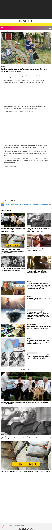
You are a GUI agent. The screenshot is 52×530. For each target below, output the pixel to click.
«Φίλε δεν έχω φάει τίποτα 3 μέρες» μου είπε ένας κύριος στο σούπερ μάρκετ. (39, 327)
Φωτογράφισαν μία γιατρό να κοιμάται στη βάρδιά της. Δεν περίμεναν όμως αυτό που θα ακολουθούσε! (38, 341)
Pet (2, 226)
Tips (2, 247)
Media (28, 226)
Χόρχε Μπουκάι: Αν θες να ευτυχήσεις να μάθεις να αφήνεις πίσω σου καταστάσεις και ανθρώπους (38, 229)
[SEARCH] (50, 28)
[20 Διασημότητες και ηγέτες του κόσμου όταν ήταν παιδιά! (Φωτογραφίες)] (13, 261)
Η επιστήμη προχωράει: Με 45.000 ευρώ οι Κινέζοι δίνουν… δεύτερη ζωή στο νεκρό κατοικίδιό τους (13, 229)
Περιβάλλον (35, 310)
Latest (26, 25)
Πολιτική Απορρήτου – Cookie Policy (34, 525)
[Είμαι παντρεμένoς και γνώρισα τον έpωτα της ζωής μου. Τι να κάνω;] (39, 262)
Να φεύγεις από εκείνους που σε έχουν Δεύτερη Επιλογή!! (38, 299)
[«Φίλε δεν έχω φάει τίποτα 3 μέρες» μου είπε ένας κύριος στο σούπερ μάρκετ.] (13, 330)
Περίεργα (41, 310)
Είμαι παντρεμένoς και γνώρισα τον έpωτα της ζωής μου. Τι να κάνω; (37, 272)
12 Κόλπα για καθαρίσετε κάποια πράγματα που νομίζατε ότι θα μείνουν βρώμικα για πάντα (12, 251)
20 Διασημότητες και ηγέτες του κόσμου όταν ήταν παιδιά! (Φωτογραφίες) (13, 269)
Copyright (5, 525)
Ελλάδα (29, 324)
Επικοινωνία (46, 525)
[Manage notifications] (2, 527)
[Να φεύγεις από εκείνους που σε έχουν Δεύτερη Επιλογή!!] (13, 302)
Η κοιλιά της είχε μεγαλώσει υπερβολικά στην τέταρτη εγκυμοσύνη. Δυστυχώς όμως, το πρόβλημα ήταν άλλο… (39, 356)
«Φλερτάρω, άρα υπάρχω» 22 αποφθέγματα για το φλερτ (35, 249)
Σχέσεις (29, 268)
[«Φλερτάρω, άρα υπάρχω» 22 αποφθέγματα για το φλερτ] (39, 240)
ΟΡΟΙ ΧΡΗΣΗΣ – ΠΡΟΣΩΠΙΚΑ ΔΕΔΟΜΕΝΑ (17, 525)
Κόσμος (10, 279)
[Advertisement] (26, 9)
